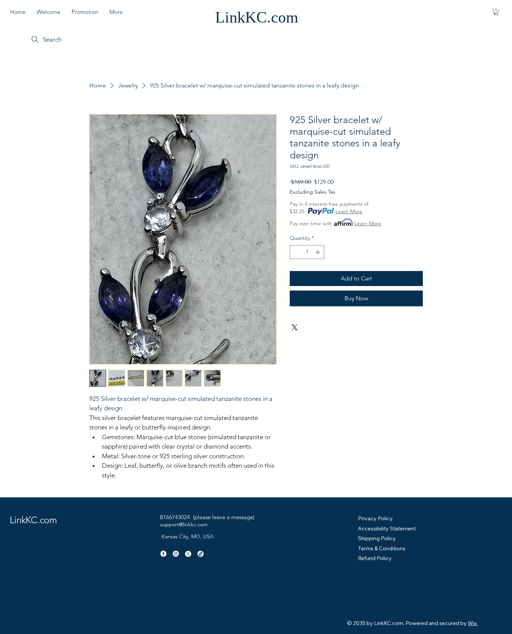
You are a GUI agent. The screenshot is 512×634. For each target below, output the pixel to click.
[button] (496, 12)
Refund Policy (375, 558)
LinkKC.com (256, 17)
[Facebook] (163, 553)
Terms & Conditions (382, 548)
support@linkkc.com (184, 524)
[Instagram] (176, 553)
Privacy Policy (375, 518)
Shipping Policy (377, 538)
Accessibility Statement (387, 528)
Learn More (348, 211)
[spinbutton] (307, 252)
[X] (188, 553)
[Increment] (318, 252)
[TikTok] (200, 553)
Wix (472, 623)
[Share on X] (294, 327)
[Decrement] (295, 252)
